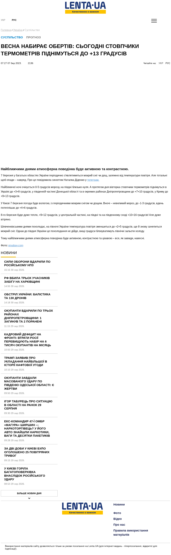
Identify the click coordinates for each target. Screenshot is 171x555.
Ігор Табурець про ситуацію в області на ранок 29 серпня (28, 405)
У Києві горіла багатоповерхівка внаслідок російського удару (24, 474)
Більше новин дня (29, 493)
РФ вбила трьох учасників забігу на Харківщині (27, 279)
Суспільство (32, 30)
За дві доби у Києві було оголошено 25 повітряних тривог (26, 452)
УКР (161, 63)
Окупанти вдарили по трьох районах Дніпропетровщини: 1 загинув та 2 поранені (28, 316)
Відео (117, 518)
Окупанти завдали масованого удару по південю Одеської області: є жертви (29, 383)
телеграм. (93, 179)
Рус (14, 20)
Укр (3, 20)
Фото (117, 513)
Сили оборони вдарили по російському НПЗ (27, 263)
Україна (18, 30)
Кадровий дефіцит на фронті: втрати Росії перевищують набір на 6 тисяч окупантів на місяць (27, 340)
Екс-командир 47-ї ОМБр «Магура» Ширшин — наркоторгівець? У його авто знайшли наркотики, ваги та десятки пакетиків (27, 428)
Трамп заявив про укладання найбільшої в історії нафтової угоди (25, 361)
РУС (167, 63)
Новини (119, 504)
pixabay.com (15, 245)
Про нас (119, 524)
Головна (6, 30)
